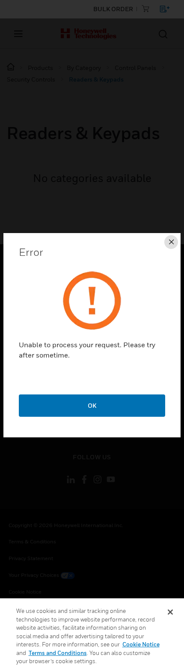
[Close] (170, 612)
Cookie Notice (141, 644)
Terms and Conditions (58, 652)
